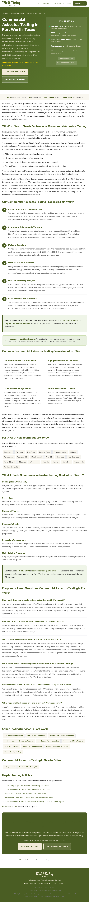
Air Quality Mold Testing (13, 736)
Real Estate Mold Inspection (48, 741)
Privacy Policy (39, 887)
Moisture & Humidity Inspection (62, 736)
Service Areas (59, 3)
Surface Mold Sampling (36, 736)
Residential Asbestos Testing (57, 746)
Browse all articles (9, 806)
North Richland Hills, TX (28, 767)
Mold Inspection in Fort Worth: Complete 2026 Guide (27, 790)
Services (46, 3)
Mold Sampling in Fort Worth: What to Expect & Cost (27, 786)
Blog (69, 3)
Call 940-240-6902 (15, 72)
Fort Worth (20, 13)
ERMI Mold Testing (11, 746)
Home (37, 3)
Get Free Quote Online (15, 79)
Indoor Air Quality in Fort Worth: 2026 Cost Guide (25, 794)
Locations (11, 13)
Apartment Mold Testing (32, 746)
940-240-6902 (79, 3)
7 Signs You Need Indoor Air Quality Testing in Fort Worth (29, 798)
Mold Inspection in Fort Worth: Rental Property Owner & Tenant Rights (34, 802)
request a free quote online (17, 323)
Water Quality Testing (12, 752)
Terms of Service (49, 887)
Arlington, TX (9, 767)
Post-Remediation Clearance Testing (18, 741)
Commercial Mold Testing (73, 741)
